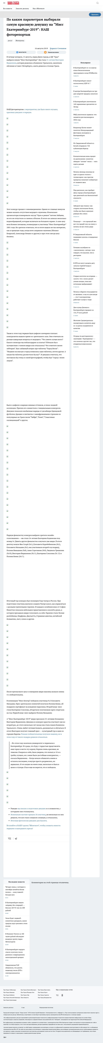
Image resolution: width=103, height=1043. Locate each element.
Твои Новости (25, 997)
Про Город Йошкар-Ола (27, 992)
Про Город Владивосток (44, 997)
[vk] (9, 838)
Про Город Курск (42, 992)
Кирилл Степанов (58, 48)
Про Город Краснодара (9, 1000)
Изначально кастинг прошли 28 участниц (28, 814)
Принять (95, 15)
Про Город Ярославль (44, 990)
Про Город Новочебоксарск (28, 990)
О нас (23, 1007)
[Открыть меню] (4, 3)
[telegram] (17, 838)
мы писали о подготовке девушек (32, 808)
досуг (10, 40)
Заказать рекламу (22, 8)
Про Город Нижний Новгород (11, 997)
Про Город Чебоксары (9, 990)
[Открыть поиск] (97, 3)
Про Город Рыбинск (8, 995)
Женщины (19, 40)
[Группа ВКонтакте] (21, 52)
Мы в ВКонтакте (38, 8)
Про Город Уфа (25, 995)
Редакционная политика (46, 1007)
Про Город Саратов (43, 995)
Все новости (7, 8)
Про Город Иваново (8, 992)
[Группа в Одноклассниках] (51, 52)
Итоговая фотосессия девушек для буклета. (29, 820)
